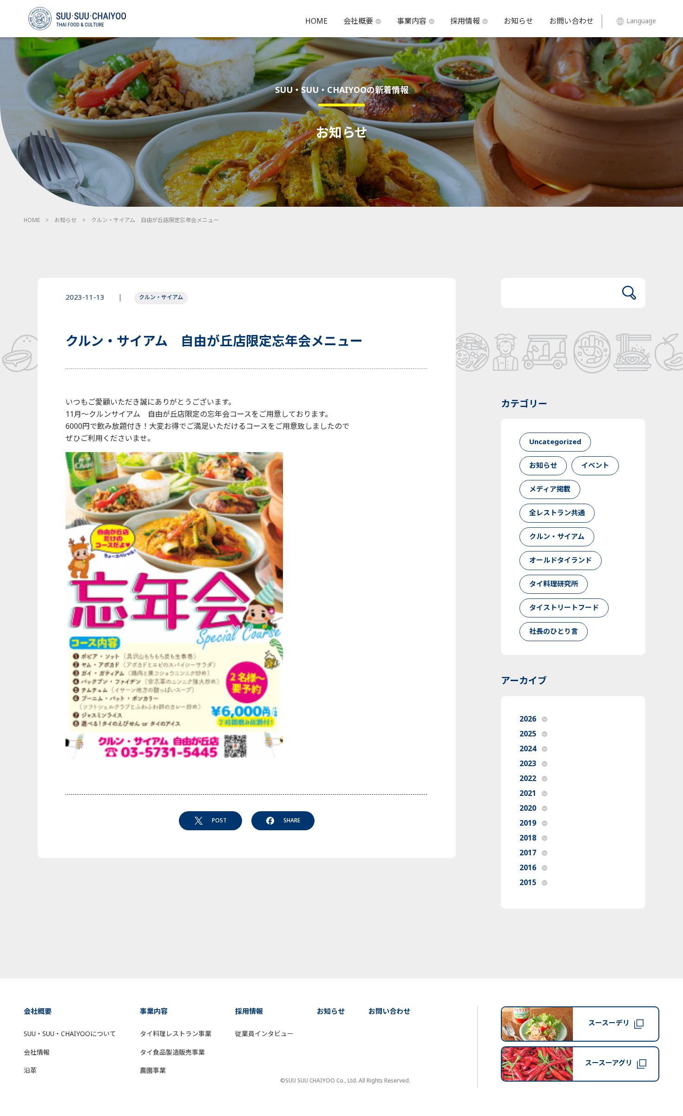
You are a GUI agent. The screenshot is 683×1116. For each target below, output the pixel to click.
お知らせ (518, 21)
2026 (527, 719)
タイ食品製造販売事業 (172, 1052)
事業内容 (412, 21)
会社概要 (358, 21)
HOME (316, 21)
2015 (527, 882)
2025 (527, 734)
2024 (527, 749)
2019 (527, 823)
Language (641, 21)
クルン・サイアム (161, 297)
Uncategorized (555, 442)
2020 (527, 808)
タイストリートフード (564, 608)
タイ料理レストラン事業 (175, 1034)
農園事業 (153, 1071)
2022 (527, 778)
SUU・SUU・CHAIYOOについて (70, 1034)
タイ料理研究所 (553, 584)
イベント (595, 465)
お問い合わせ (571, 21)
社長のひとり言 (553, 631)
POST (219, 820)
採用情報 (465, 21)
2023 (527, 763)
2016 (527, 867)
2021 (527, 793)
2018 (527, 838)
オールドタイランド (560, 560)
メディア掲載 (550, 489)
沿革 (30, 1071)
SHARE (291, 820)
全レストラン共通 (557, 513)
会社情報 (37, 1052)
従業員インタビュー (264, 1034)
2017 (527, 853)
